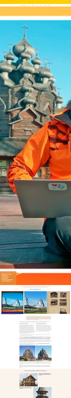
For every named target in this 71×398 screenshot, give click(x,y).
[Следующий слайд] (50, 393)
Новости (29, 5)
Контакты (49, 5)
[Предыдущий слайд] (20, 379)
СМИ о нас (45, 5)
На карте (37, 5)
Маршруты (33, 5)
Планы (41, 5)
